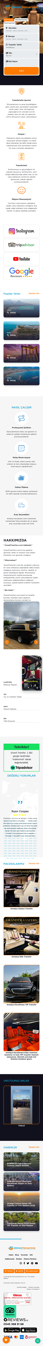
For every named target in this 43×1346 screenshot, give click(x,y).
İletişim (19, 1259)
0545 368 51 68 (14, 1324)
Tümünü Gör (33, 293)
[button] (7, 642)
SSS (31, 1255)
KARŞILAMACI (33, 1271)
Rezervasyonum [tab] (9, 23)
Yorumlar (24, 1255)
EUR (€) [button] (28, 2)
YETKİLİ (10, 1271)
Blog (17, 1255)
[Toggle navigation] (5, 12)
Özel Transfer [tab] (8, 20)
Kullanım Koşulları (33, 1287)
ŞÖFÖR (20, 1271)
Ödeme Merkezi (30, 1259)
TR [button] (36, 2)
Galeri (11, 1255)
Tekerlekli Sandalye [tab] (21, 20)
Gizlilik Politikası (22, 1287)
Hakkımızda (9, 1259)
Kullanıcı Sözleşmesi (33, 1289)
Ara (21, 71)
